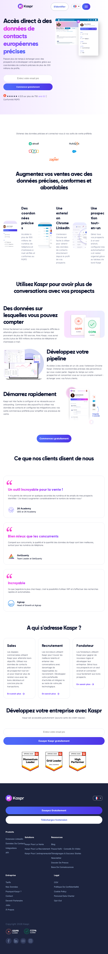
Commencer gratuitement (28, 87)
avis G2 (42, 96)
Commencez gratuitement (54, 438)
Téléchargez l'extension (54, 819)
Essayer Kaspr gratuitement (54, 740)
